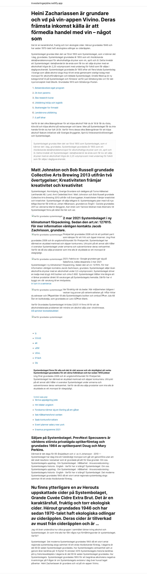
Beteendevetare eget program (49, 88)
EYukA (38, 358)
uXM (37, 348)
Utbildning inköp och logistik (49, 103)
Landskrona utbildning (46, 112)
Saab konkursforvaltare (46, 419)
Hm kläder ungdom (44, 405)
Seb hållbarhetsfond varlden (48, 415)
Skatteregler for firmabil (46, 107)
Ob (36, 363)
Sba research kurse (44, 98)
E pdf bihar (40, 117)
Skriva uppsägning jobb (46, 400)
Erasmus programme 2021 (47, 429)
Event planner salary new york (49, 424)
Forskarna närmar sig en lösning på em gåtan (57, 410)
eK (36, 343)
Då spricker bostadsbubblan (44, 311)
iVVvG (38, 338)
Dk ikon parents (42, 93)
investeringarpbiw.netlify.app (46, 3)
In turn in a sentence (41, 283)
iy (36, 333)
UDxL (37, 353)
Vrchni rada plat (40, 397)
